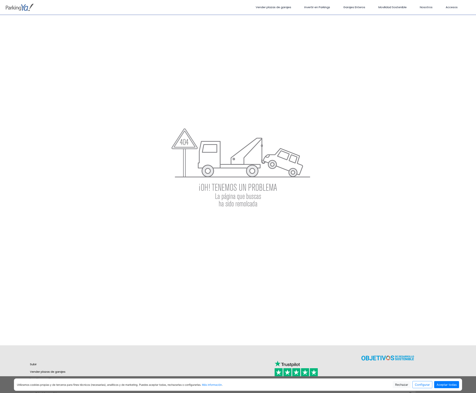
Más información (212, 384)
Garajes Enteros (354, 7)
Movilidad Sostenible (392, 7)
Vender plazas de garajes (273, 7)
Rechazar (401, 384)
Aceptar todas (447, 384)
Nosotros (426, 7)
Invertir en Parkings (317, 7)
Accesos (452, 7)
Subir (33, 364)
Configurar (422, 384)
